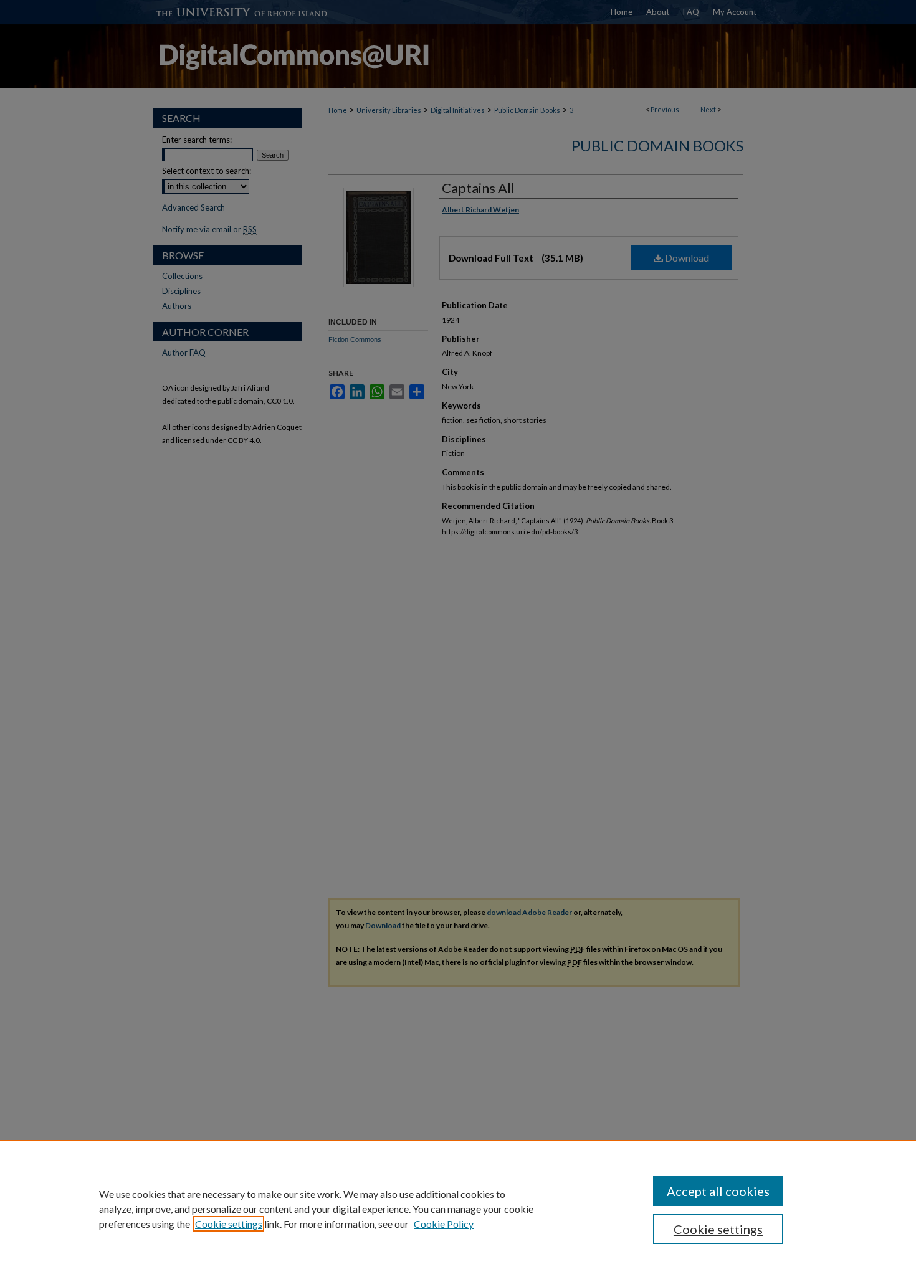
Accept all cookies (718, 1191)
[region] (458, 1208)
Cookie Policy (444, 1224)
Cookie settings (228, 1224)
